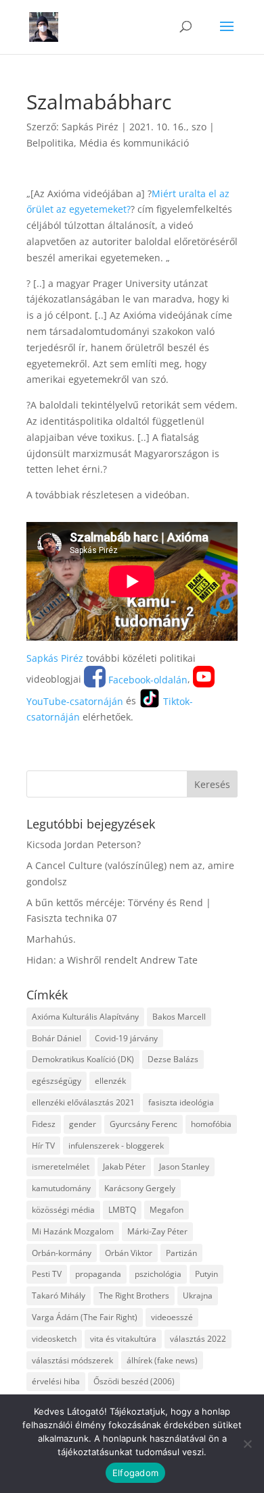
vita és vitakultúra (123, 1338)
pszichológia (158, 1274)
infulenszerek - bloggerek (116, 1145)
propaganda (98, 1274)
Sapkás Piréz (90, 126)
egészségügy (56, 1080)
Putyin (206, 1274)
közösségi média (63, 1209)
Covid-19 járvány (126, 1038)
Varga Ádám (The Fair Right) (84, 1317)
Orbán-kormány (61, 1253)
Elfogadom (135, 1472)
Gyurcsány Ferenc (143, 1124)
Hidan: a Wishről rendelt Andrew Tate (112, 959)
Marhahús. (51, 939)
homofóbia (211, 1124)
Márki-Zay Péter (157, 1231)
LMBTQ (122, 1209)
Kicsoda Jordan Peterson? (83, 844)
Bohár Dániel (56, 1038)
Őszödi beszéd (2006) (134, 1381)
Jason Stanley (184, 1166)
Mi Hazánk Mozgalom (73, 1231)
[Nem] (247, 1443)
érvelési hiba (56, 1381)
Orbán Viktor (128, 1253)
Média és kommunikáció (134, 142)
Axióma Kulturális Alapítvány (85, 1016)
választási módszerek (72, 1360)
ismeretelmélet (60, 1166)
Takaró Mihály (58, 1295)
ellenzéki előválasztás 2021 (83, 1102)
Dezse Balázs (173, 1059)
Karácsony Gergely (139, 1188)
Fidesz (44, 1124)
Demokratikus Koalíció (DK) (83, 1059)
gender (82, 1124)
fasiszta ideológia (181, 1102)
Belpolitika (50, 142)
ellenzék (110, 1080)
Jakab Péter (124, 1166)
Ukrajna (198, 1295)
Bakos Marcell (179, 1016)
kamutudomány (61, 1188)
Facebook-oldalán (147, 679)
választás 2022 (198, 1338)
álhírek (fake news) (162, 1360)
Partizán (181, 1253)
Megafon (166, 1209)
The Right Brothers (134, 1295)
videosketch (54, 1338)
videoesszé (172, 1317)
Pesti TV (47, 1274)
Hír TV (43, 1145)
